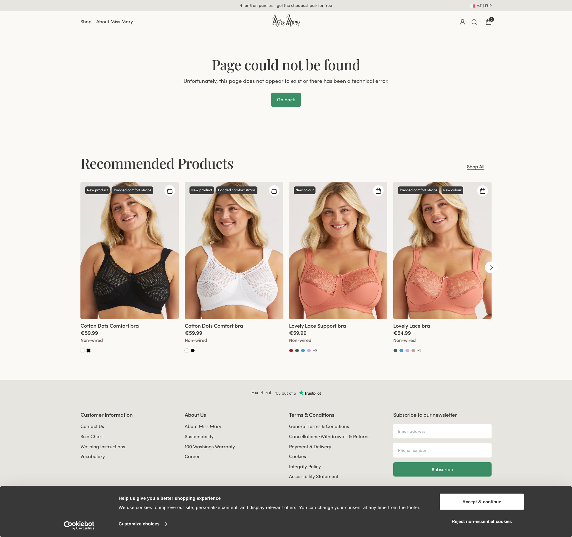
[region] (286, 267)
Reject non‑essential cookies (482, 521)
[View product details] (129, 336)
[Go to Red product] (291, 350)
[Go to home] (286, 21)
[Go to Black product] (88, 350)
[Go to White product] (82, 350)
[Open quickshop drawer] (169, 190)
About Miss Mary (114, 22)
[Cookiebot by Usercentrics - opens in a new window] (79, 525)
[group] (129, 268)
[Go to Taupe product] (413, 350)
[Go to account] (462, 22)
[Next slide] (491, 267)
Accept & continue (481, 501)
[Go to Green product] (297, 350)
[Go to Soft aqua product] (303, 350)
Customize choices (139, 524)
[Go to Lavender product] (309, 350)
